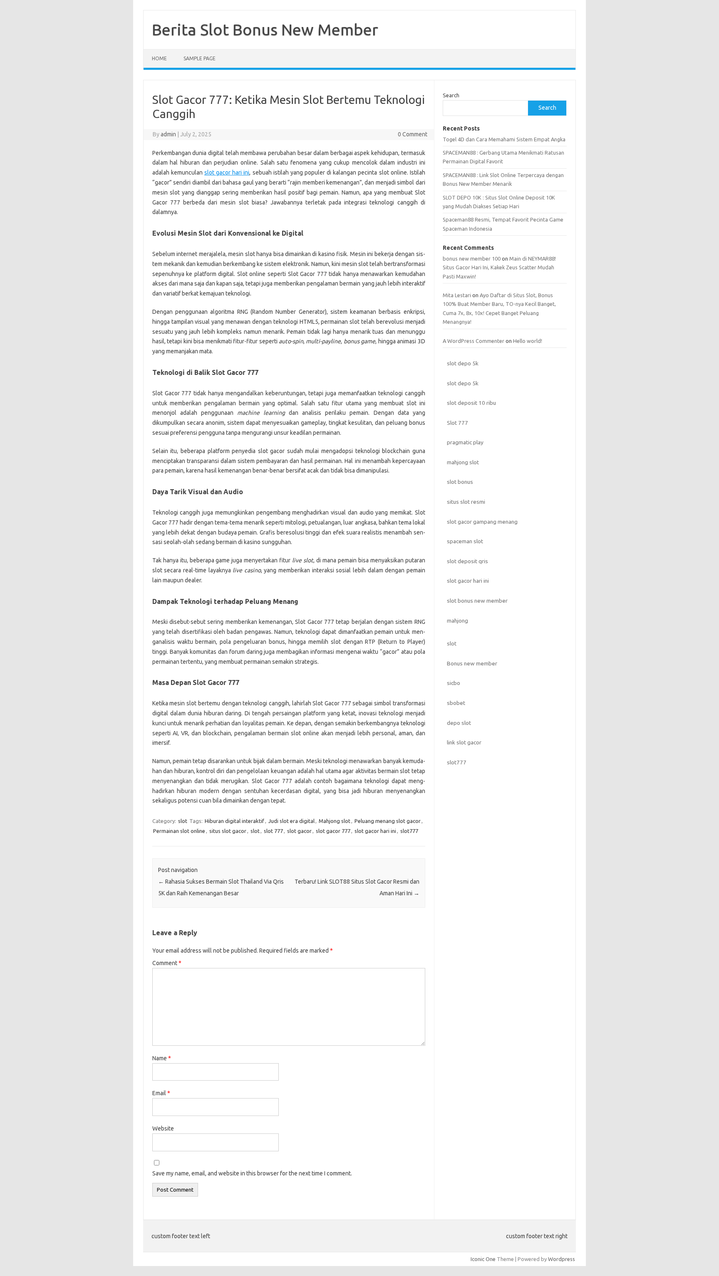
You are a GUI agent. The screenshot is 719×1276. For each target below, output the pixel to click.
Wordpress (561, 1259)
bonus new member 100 (472, 258)
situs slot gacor (227, 831)
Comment (166, 963)
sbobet (456, 703)
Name (161, 1058)
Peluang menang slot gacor (388, 821)
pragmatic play (465, 442)
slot (182, 821)
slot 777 (273, 831)
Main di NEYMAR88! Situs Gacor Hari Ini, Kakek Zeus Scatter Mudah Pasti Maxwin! (499, 267)
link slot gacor (464, 742)
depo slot (459, 722)
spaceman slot (465, 541)
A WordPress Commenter (473, 341)
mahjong (457, 620)
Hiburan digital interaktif (234, 821)
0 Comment (412, 134)
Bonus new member (472, 663)
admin (168, 134)
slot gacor (299, 831)
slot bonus (460, 481)
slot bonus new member (477, 600)
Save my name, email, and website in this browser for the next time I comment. (252, 1173)
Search (451, 95)
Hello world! (527, 341)
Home (159, 58)
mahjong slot (463, 462)
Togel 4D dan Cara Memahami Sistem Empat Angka (504, 139)
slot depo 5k (463, 363)
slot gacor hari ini (226, 172)
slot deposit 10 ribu (471, 402)
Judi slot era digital (291, 821)
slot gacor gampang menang (482, 521)
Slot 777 (457, 422)
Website (163, 1128)
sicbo (453, 683)
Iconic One (483, 1259)
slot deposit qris (467, 561)
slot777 (409, 831)
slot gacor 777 (333, 831)
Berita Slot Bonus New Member (265, 29)
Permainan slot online (179, 831)
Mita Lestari (457, 295)
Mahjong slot (334, 821)
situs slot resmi (466, 501)
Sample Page (199, 58)
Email (161, 1093)
